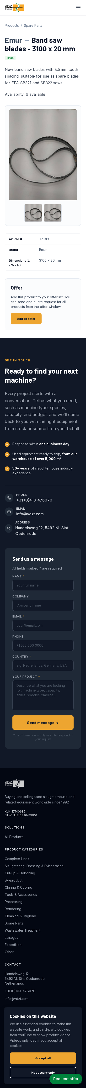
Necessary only (43, 1072)
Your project (26, 676)
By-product (13, 880)
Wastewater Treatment (22, 930)
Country (21, 656)
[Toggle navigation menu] (78, 7)
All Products (14, 837)
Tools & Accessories (21, 895)
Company (20, 596)
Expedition (13, 945)
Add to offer (26, 319)
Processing (13, 902)
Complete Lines (17, 859)
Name (18, 576)
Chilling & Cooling (18, 887)
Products (12, 25)
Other (9, 952)
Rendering (13, 909)
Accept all (43, 1058)
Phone (17, 636)
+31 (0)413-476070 (20, 991)
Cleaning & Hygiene (20, 916)
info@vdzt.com (16, 999)
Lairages (11, 937)
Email (18, 616)
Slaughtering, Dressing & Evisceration (34, 866)
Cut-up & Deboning (20, 873)
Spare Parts (33, 25)
